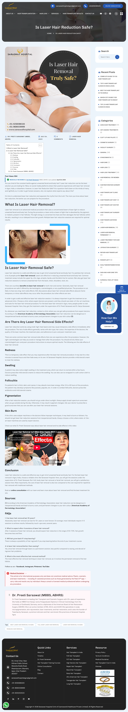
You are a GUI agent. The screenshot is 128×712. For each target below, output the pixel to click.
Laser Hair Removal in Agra (73, 625)
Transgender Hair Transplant (76, 680)
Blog (39, 670)
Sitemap (98, 666)
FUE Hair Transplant (73, 656)
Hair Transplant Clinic (109, 192)
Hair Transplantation (26, 14)
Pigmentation (17, 161)
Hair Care (103, 162)
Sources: (15, 167)
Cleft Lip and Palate (107, 137)
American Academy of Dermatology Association (37, 314)
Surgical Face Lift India (109, 280)
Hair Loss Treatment (108, 172)
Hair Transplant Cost (108, 200)
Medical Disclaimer (17, 573)
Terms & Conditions (103, 656)
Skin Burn (16, 163)
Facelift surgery (106, 147)
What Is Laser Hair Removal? (17, 148)
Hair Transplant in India (74, 652)
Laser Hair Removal (107, 227)
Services (55, 14)
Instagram (29, 566)
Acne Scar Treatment (108, 125)
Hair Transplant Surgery (109, 212)
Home (49, 33)
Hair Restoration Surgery (110, 185)
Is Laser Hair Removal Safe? (18, 151)
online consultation (18, 490)
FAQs (14, 169)
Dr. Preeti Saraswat (33, 180)
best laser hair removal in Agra (22, 625)
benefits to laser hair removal (31, 286)
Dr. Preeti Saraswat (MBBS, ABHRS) (22, 171)
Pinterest (38, 566)
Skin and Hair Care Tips (109, 272)
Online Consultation (45, 666)
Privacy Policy (100, 652)
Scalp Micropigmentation (110, 265)
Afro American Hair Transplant (77, 677)
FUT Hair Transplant (73, 659)
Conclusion (16, 165)
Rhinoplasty (105, 260)
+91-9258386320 (18, 683)
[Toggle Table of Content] (39, 145)
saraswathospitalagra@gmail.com (68, 6)
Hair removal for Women (109, 177)
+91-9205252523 (18, 693)
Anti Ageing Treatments (109, 130)
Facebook (20, 566)
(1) (72, 316)
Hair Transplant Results (73, 14)
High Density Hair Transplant (76, 663)
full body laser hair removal (48, 625)
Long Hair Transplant (73, 684)
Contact (40, 673)
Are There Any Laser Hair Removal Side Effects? (26, 153)
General (103, 152)
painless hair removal (15, 629)
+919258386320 (94, 6)
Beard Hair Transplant (74, 670)
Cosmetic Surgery (107, 142)
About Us (9, 14)
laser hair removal (28, 276)
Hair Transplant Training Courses (49, 663)
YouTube (45, 566)
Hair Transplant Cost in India (105, 663)
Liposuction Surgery (108, 247)
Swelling (15, 157)
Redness (15, 155)
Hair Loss (43, 14)
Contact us (89, 14)
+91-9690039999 (18, 688)
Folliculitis (16, 159)
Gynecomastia (105, 157)
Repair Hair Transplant (109, 252)
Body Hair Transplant (73, 673)
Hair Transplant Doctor (109, 205)
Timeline (40, 656)
